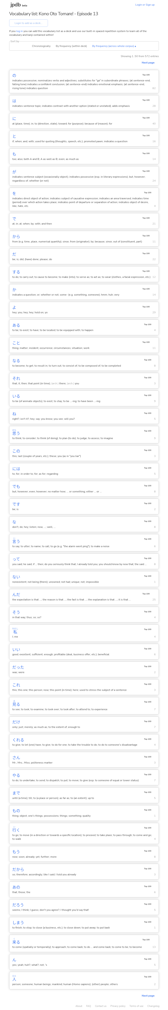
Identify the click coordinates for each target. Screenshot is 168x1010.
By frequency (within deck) (71, 46)
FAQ (88, 1006)
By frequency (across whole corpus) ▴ (114, 46)
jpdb (15, 4)
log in (19, 31)
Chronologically (41, 46)
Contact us (100, 1006)
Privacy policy (118, 1006)
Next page (148, 62)
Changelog (153, 1006)
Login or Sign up (145, 5)
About (78, 1006)
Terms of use (136, 1006)
